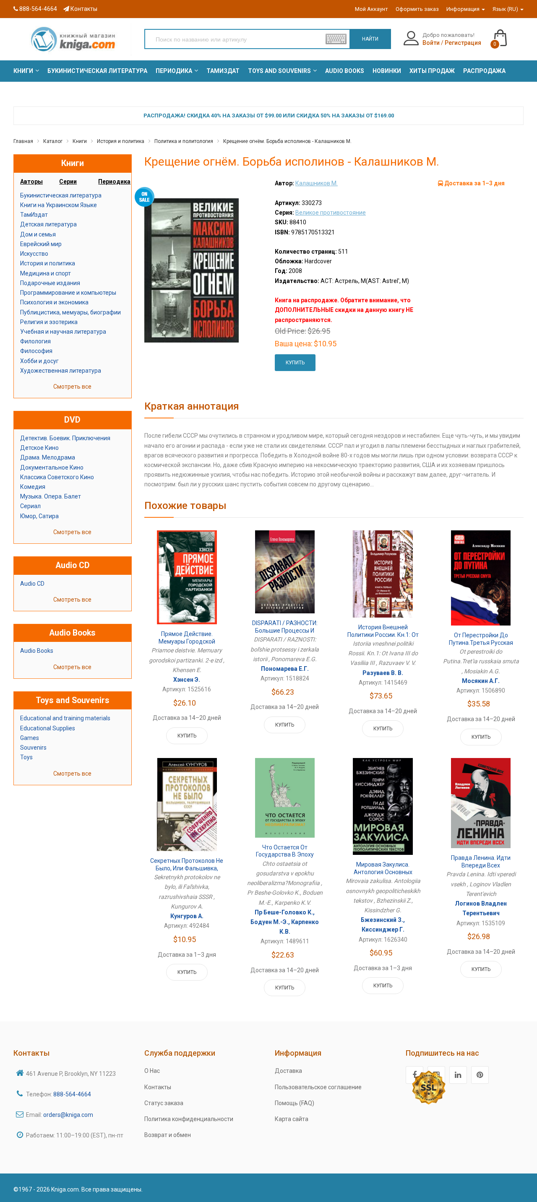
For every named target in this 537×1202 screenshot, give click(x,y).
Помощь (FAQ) (294, 1103)
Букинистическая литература (61, 195)
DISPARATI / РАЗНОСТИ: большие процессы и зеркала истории (285, 630)
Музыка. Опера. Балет (50, 496)
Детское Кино (39, 447)
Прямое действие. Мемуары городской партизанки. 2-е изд (187, 641)
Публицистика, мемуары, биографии (70, 312)
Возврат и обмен (167, 1135)
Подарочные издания (50, 283)
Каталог (53, 141)
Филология (35, 341)
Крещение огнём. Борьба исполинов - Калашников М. (287, 141)
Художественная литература (60, 370)
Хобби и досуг (39, 361)
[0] (509, 34)
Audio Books (36, 650)
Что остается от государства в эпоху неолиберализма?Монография (285, 858)
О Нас (152, 1070)
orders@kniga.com (68, 1114)
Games (29, 738)
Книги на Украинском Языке (58, 205)
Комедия (32, 486)
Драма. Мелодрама (47, 457)
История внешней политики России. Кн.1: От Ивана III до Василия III (383, 634)
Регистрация (463, 42)
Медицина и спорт (45, 273)
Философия (36, 351)
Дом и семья (38, 234)
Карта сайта (291, 1119)
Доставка (288, 1070)
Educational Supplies (47, 728)
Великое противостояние (330, 212)
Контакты (83, 8)
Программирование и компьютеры (68, 292)
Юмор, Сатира (39, 516)
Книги (80, 141)
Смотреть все (72, 386)
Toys (26, 757)
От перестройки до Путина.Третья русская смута (481, 642)
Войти (431, 42)
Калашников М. (316, 183)
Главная (23, 141)
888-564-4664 (37, 8)
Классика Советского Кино (57, 477)
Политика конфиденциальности (188, 1119)
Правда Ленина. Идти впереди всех (481, 861)
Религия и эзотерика (49, 322)
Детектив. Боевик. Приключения (65, 438)
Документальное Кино (51, 467)
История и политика (120, 141)
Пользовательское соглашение (318, 1087)
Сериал (30, 506)
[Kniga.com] (72, 39)
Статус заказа (163, 1103)
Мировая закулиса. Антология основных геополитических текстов (383, 872)
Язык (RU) (506, 9)
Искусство (34, 253)
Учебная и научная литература (63, 331)
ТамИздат (34, 214)
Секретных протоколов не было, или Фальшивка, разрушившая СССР (186, 868)
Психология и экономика (54, 302)
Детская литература (48, 224)
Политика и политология (183, 141)
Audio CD (32, 583)
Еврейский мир (41, 244)
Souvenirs (33, 747)
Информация (463, 9)
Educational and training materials (65, 718)
